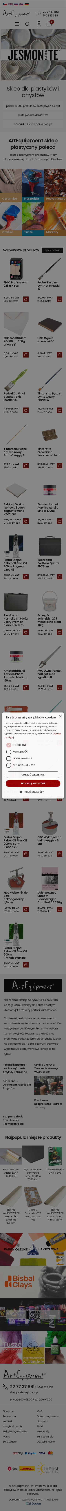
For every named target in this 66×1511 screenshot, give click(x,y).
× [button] (60, 716)
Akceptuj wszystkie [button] (33, 783)
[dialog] (33, 755)
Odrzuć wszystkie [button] (33, 774)
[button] (32, 792)
